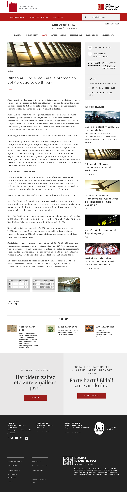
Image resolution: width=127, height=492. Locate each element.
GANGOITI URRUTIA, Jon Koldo (100, 94)
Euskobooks (92, 35)
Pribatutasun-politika (40, 466)
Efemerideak (76, 35)
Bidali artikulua (91, 396)
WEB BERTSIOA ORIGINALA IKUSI (100, 55)
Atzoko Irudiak (58, 35)
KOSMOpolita (108, 35)
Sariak (10, 482)
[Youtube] (16, 438)
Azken (17, 17)
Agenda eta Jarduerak (12, 476)
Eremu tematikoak (15, 461)
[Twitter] (11, 438)
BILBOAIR (11, 89)
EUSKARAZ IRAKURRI (102, 48)
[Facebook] (8, 438)
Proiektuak (12, 466)
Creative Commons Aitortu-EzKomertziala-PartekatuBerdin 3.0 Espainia (109, 65)
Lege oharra (36, 461)
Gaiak (44, 35)
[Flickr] (21, 438)
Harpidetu (58, 17)
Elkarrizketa (32, 35)
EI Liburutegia (13, 470)
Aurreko (39, 17)
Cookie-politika (37, 470)
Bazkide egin (42, 431)
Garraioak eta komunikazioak (102, 83)
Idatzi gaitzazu (72, 432)
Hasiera (17, 35)
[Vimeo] (26, 438)
